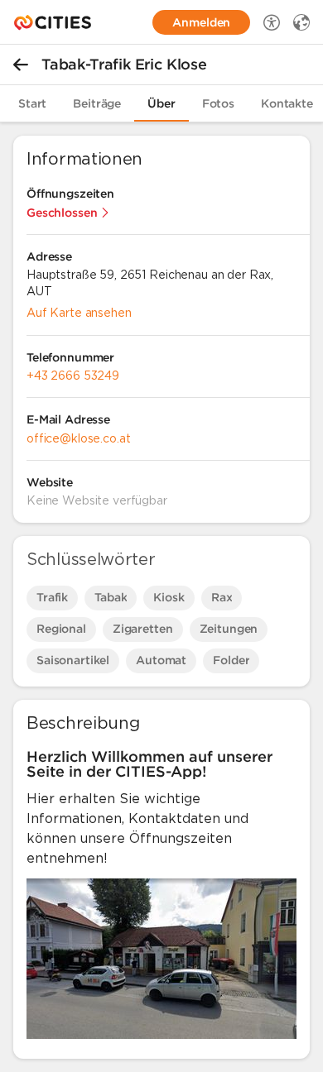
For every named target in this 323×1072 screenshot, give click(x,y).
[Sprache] (301, 22)
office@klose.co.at (78, 438)
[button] (68, 212)
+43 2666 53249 (73, 375)
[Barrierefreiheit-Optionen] (271, 22)
